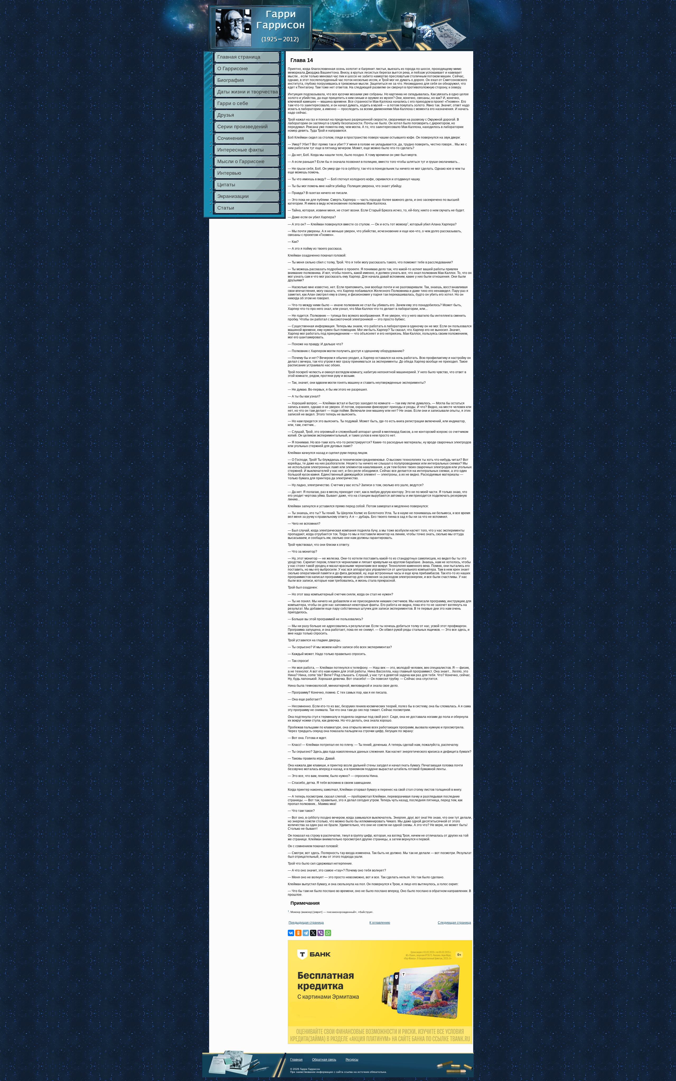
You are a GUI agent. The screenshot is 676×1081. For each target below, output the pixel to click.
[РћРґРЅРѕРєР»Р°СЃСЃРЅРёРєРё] (298, 933)
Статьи (225, 208)
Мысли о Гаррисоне (241, 161)
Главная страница (238, 57)
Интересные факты (240, 150)
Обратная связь (324, 1059)
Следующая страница (454, 922)
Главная (296, 1059)
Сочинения (230, 138)
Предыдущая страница (306, 922)
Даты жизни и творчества (247, 91)
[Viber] (320, 933)
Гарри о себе (232, 103)
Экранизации (233, 196)
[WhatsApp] (328, 933)
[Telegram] (306, 933)
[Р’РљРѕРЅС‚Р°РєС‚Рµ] (291, 933)
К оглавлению (379, 922)
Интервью (229, 173)
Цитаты (226, 184)
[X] (313, 933)
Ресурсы (352, 1059)
